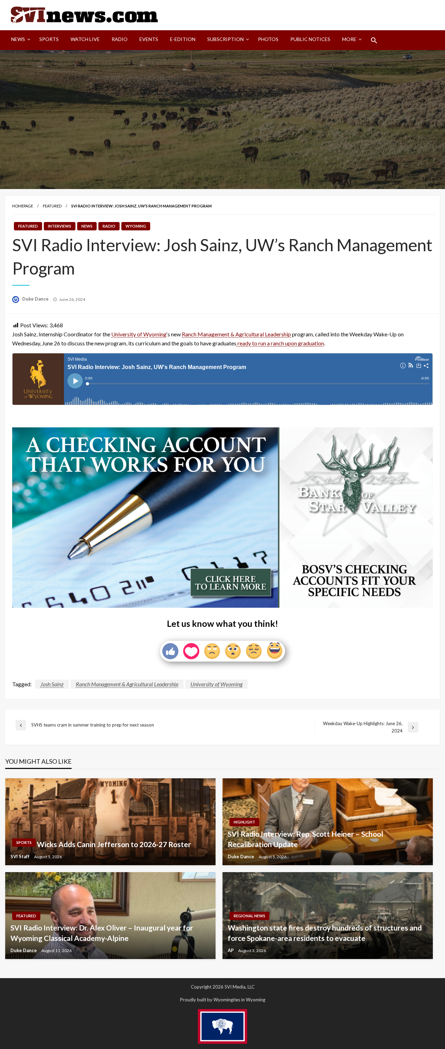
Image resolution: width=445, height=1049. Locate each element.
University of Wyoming (139, 334)
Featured (52, 206)
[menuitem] (19, 40)
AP (231, 950)
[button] (374, 40)
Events (148, 39)
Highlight (244, 822)
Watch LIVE (85, 39)
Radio (120, 39)
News (18, 39)
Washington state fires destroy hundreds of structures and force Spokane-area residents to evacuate (325, 932)
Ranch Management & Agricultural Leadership (236, 334)
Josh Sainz (52, 684)
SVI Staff (20, 856)
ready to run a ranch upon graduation (280, 343)
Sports (49, 39)
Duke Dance (36, 299)
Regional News (249, 915)
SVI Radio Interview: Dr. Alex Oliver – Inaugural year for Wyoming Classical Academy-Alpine (101, 932)
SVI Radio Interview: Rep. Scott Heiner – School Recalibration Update (305, 838)
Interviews (59, 226)
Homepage (22, 206)
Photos (268, 39)
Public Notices (310, 39)
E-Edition (182, 39)
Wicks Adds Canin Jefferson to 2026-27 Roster (114, 844)
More (349, 39)
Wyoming (136, 226)
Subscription (225, 39)
